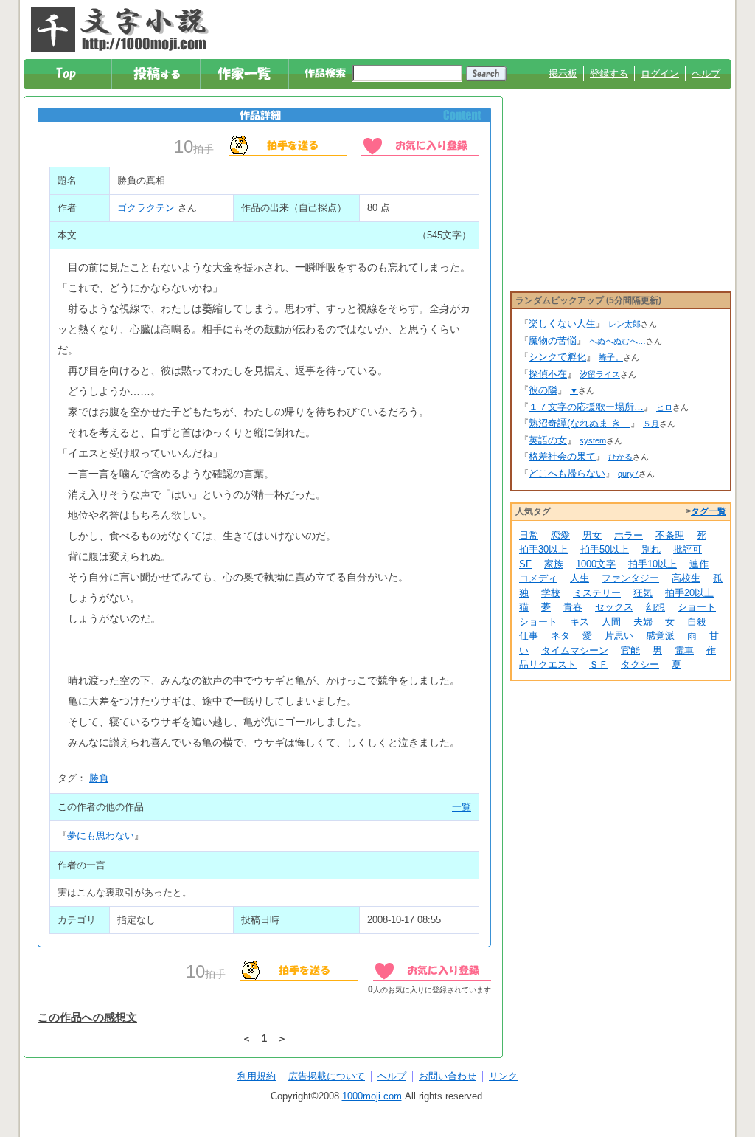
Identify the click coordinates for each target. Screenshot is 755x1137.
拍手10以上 (652, 564)
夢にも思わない (100, 835)
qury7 (628, 473)
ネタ (560, 635)
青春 (572, 606)
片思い (619, 635)
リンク (503, 1076)
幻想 (655, 606)
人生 (579, 578)
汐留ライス (600, 374)
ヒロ (664, 407)
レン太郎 (624, 323)
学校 (550, 592)
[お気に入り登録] (420, 145)
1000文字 (596, 564)
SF (525, 564)
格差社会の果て (562, 456)
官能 (630, 650)
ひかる (620, 456)
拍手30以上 (543, 549)
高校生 (686, 578)
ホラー (628, 535)
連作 (699, 564)
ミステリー (597, 592)
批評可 (687, 549)
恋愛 (560, 535)
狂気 (643, 592)
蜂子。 (611, 357)
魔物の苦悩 (553, 340)
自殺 (696, 621)
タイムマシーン (574, 650)
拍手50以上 (604, 549)
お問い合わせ (447, 1076)
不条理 (669, 535)
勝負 (98, 778)
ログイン (660, 73)
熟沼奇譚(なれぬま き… (579, 423)
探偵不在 (548, 373)
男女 (592, 535)
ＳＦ (598, 664)
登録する (609, 73)
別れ (651, 549)
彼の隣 (543, 389)
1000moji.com (372, 1096)
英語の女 (548, 440)
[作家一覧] (245, 74)
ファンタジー (630, 578)
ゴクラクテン (146, 207)
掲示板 (563, 73)
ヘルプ (706, 73)
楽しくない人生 (562, 323)
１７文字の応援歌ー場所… (586, 406)
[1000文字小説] (120, 29)
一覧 (461, 806)
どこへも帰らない (567, 473)
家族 (553, 564)
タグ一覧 (708, 511)
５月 (651, 423)
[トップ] (68, 74)
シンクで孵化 (557, 356)
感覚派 (660, 635)
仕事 (528, 635)
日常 (528, 535)
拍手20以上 (689, 592)
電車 (684, 650)
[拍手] (288, 145)
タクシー (640, 664)
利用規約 (256, 1076)
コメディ (538, 578)
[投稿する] (157, 74)
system (593, 440)
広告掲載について (326, 1076)
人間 (611, 621)
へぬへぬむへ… (617, 340)
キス (579, 621)
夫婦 (643, 621)
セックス (614, 606)
